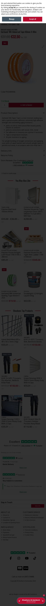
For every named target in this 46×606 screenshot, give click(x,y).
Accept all (32, 19)
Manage (11, 19)
